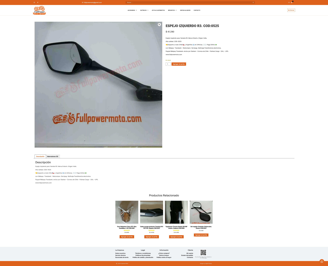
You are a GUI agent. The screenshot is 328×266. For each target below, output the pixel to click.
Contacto (197, 10)
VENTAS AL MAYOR (185, 10)
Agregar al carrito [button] (127, 237)
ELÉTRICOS (143, 10)
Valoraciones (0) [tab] (52, 156)
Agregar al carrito (179, 64)
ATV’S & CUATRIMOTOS (158, 10)
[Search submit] (253, 2)
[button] (159, 24)
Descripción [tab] (40, 156)
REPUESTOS (171, 10)
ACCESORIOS (131, 10)
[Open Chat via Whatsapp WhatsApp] (321, 261)
